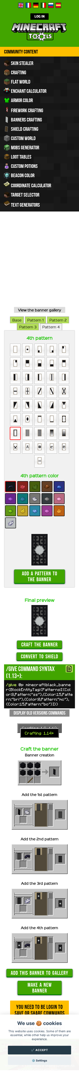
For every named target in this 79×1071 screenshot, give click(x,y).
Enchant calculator (28, 91)
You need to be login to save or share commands (40, 1010)
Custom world (23, 138)
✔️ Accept (39, 1050)
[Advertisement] (39, 264)
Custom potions (24, 166)
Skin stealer (21, 63)
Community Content (21, 51)
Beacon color (22, 175)
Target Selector (24, 195)
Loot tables (20, 157)
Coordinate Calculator (30, 185)
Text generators (25, 205)
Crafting (18, 72)
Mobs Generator (24, 147)
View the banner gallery (39, 309)
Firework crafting (26, 110)
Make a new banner (40, 988)
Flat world (20, 82)
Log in (39, 16)
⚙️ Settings (39, 1060)
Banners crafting (26, 119)
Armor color (21, 100)
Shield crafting (24, 129)
